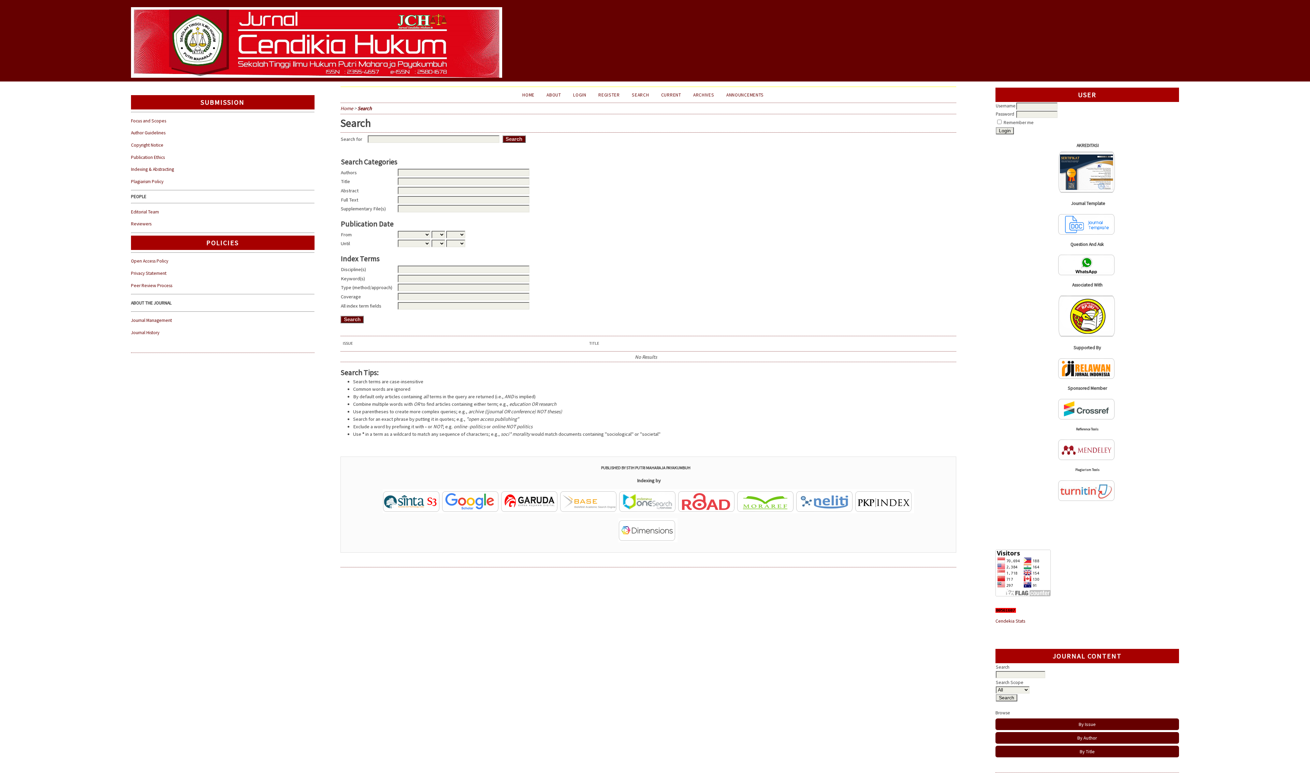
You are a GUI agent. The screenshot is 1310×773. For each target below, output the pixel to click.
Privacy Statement (148, 273)
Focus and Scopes (148, 121)
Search (640, 95)
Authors (349, 172)
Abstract (350, 191)
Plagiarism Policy (147, 181)
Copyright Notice (147, 145)
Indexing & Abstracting (152, 169)
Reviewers (141, 224)
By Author (1087, 738)
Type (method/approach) (366, 287)
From (346, 235)
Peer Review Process (151, 285)
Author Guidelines (148, 133)
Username (1006, 106)
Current (671, 95)
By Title (1087, 751)
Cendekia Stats (1010, 621)
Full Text (349, 200)
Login (579, 95)
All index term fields (361, 306)
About (554, 95)
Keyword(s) (353, 279)
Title (345, 181)
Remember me (1019, 122)
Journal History (145, 333)
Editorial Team (145, 212)
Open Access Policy (149, 261)
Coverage (351, 297)
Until (345, 243)
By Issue (1087, 724)
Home (528, 95)
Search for (351, 139)
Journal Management (151, 320)
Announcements (745, 95)
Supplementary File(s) (363, 209)
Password (1005, 114)
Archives (703, 95)
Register (609, 95)
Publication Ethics (148, 157)
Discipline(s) (353, 269)
